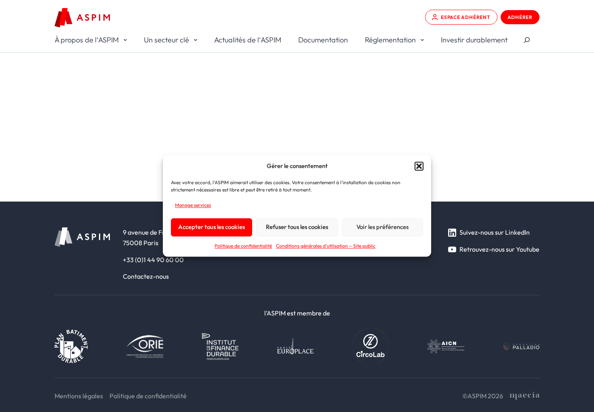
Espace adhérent (466, 17)
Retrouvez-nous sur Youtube (499, 249)
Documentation (323, 39)
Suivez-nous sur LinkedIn (494, 232)
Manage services (193, 205)
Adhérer (520, 17)
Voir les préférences (382, 227)
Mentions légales (79, 396)
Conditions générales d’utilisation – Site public (325, 246)
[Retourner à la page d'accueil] (82, 17)
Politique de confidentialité (243, 246)
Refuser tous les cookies (297, 227)
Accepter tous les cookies (211, 227)
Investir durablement (474, 39)
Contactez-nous (146, 276)
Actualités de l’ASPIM (247, 39)
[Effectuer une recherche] (527, 40)
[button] (419, 166)
